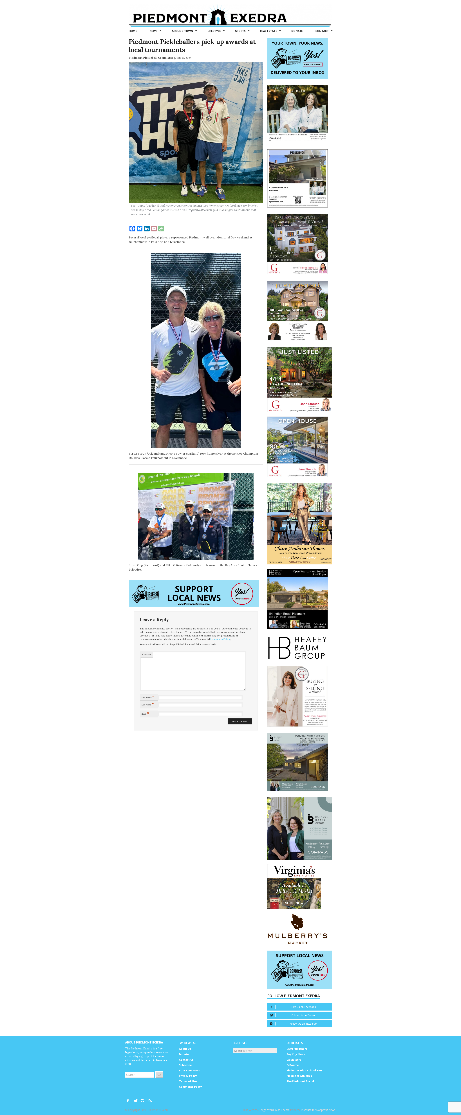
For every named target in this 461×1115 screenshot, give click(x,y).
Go (159, 1074)
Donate (297, 31)
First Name (148, 696)
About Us (185, 1049)
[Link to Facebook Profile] (129, 1099)
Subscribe (185, 1065)
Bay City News (296, 1054)
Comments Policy (220, 639)
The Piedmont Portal (300, 1081)
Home (133, 31)
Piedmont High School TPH (304, 1070)
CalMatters (294, 1059)
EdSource (293, 1065)
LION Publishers (297, 1049)
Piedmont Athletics (299, 1076)
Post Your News (189, 1070)
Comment (146, 654)
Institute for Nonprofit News (318, 1110)
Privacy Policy (188, 1076)
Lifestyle (214, 31)
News (153, 31)
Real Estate (269, 31)
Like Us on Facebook (303, 1007)
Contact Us (186, 1059)
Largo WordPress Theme (274, 1110)
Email (145, 713)
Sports (240, 31)
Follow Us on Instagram (303, 1023)
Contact (322, 31)
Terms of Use (188, 1081)
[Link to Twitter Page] (136, 1099)
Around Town (183, 31)
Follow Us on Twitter (303, 1015)
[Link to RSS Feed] (150, 1099)
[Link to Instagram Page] (144, 1099)
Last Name (148, 704)
